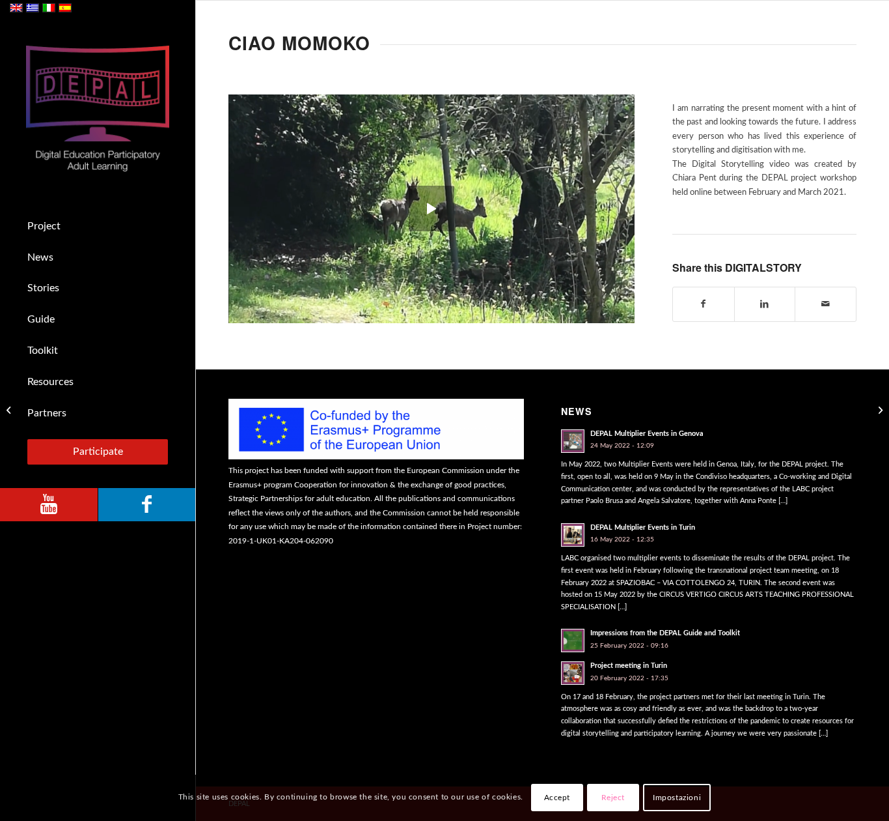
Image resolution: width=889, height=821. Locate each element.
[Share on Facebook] (703, 304)
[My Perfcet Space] (879, 410)
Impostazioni (677, 798)
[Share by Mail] (825, 304)
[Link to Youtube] (49, 504)
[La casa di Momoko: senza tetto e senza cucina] (10, 410)
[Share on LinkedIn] (765, 304)
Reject (613, 798)
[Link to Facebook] (146, 504)
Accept (557, 798)
